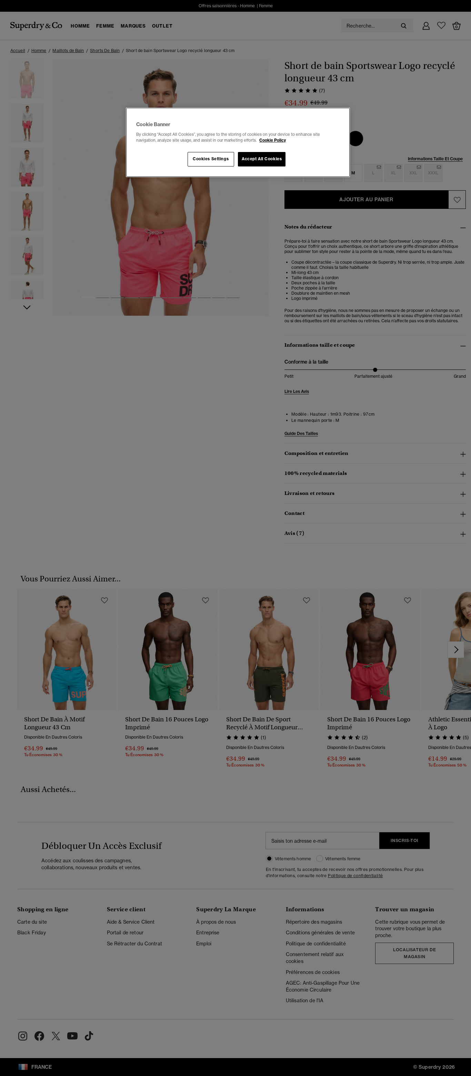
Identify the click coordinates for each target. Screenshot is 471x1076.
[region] (238, 142)
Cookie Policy (272, 140)
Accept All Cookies (262, 158)
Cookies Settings (211, 158)
